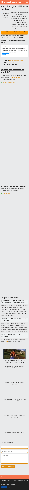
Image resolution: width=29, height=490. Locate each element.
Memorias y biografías (16, 60)
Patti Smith (11, 62)
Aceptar (4, 487)
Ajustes (10, 487)
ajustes (13, 484)
